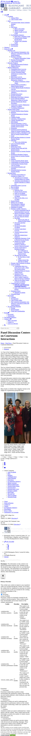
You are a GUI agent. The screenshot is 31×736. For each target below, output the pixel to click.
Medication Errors (16, 146)
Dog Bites (17, 218)
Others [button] (2, 726)
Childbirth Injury (12, 477)
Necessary (5, 594)
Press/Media (7, 509)
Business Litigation (16, 56)
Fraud (12, 136)
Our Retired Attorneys (10, 317)
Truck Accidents (15, 264)
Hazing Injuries (15, 201)
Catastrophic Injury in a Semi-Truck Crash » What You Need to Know (21, 267)
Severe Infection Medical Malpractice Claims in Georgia (19, 99)
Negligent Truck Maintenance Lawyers (20, 274)
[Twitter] (4, 464)
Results (6, 312)
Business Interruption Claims (22, 58)
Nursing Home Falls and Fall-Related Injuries (19, 149)
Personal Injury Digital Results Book (20, 38)
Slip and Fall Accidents (20, 255)
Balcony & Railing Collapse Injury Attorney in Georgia (22, 214)
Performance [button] (4, 698)
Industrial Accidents (19, 292)
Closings (13, 297)
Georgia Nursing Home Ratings (19, 111)
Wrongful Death (15, 294)
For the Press (14, 44)
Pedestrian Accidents (16, 207)
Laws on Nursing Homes (18, 143)
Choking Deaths (15, 117)
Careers (6, 506)
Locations (10, 16)
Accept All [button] (13, 735)
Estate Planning (12, 478)
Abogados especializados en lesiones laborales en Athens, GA (22, 182)
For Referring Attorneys (17, 35)
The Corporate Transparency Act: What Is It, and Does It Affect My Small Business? (20, 53)
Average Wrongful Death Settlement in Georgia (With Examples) (18, 73)
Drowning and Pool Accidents (19, 223)
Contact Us (16, 1)
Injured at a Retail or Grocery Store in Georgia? (21, 245)
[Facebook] (4, 463)
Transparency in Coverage (11, 512)
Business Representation (17, 60)
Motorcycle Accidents (17, 202)
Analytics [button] (3, 707)
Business (6, 349)
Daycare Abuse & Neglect (21, 216)
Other (9, 21)
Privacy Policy (8, 511)
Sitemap (6, 557)
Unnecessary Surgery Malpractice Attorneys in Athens (20, 105)
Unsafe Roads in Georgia (18, 283)
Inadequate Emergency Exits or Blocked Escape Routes (22, 239)
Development (14, 299)
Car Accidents (15, 188)
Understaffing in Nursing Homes (20, 162)
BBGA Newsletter (19, 28)
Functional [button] (3, 688)
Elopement (14, 128)
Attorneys (6, 47)
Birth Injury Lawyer (16, 77)
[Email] (5, 467)
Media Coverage (19, 30)
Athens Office (15, 18)
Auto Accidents (12, 472)
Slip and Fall (11, 494)
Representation (15, 309)
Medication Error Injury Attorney (20, 97)
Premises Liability (12, 491)
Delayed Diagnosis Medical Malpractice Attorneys (18, 79)
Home (2, 343)
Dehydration (14, 122)
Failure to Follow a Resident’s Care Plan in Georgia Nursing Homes (20, 133)
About (6, 15)
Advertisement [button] (5, 717)
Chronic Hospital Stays (17, 120)
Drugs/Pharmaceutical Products (19, 64)
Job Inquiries (14, 46)
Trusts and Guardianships (18, 311)
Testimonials (11, 316)
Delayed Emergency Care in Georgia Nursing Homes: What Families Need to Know (19, 125)
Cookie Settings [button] (5, 735)
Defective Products (13, 63)
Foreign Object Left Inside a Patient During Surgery (18, 85)
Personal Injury (12, 173)
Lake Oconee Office (16, 19)
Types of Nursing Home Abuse (19, 160)
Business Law (11, 50)
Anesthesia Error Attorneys (18, 70)
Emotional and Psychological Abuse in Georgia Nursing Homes (20, 130)
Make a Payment (12, 320)
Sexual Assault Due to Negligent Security (20, 248)
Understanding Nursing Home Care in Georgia (19, 164)
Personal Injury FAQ (13, 489)
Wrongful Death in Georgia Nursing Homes (18, 170)
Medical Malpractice (13, 67)
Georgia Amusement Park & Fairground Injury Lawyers (22, 211)
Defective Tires (18, 190)
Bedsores (13, 112)
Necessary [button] (3, 592)
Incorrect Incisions (16, 95)
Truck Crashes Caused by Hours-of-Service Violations (22, 277)
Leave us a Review (13, 323)
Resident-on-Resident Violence (19, 154)
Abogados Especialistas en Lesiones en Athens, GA (18, 175)
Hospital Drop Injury (16, 94)
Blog (12, 25)
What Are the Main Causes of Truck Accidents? (21, 280)
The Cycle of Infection (20, 142)
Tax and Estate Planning (14, 306)
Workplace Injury (15, 291)
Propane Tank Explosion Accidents (20, 263)
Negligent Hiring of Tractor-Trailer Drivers (22, 271)
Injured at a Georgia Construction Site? (19, 242)
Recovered (10, 314)
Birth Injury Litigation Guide (22, 36)
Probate (13, 308)
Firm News (14, 27)
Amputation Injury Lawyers (18, 69)
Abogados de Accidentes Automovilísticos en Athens (21, 178)
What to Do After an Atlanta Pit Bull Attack (24, 220)
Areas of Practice (8, 503)
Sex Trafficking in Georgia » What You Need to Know (23, 252)
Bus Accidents (15, 187)
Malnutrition (14, 145)
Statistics (13, 159)
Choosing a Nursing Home (18, 118)
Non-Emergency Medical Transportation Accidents (18, 204)
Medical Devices (15, 66)
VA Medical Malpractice (17, 108)
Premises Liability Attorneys (18, 208)
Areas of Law (8, 49)
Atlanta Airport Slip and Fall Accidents (23, 260)
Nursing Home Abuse (13, 109)
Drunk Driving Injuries (20, 191)
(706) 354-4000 (6, 1)
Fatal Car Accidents (19, 193)
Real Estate (11, 295)
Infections (13, 140)
